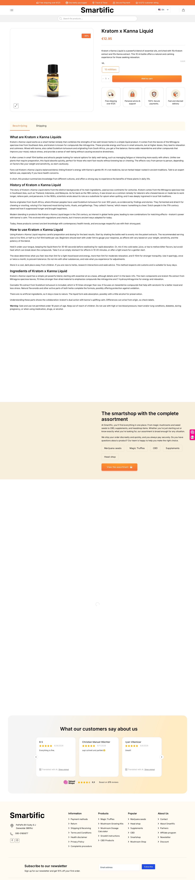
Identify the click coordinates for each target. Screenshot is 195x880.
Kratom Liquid (154, 375)
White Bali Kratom (23, 375)
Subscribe (148, 867)
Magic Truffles (107, 819)
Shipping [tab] (41, 125)
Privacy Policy (77, 841)
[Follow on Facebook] (12, 840)
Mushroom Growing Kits (112, 823)
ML (103, 63)
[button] (11, 10)
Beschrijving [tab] (20, 125)
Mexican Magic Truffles (115, 375)
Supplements (136, 828)
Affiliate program (168, 832)
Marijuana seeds (138, 819)
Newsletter (165, 837)
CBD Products (107, 840)
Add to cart (147, 78)
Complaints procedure (81, 846)
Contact (164, 819)
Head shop (135, 823)
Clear (182, 61)
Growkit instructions (110, 836)
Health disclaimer (79, 837)
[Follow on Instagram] (17, 840)
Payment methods (79, 819)
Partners (164, 828)
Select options (30, 388)
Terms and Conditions (81, 832)
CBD (132, 832)
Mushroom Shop (138, 841)
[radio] (110, 69)
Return (74, 823)
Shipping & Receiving (81, 828)
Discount (164, 841)
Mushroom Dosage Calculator (108, 830)
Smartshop (135, 837)
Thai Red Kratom (66, 375)
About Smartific (167, 823)
